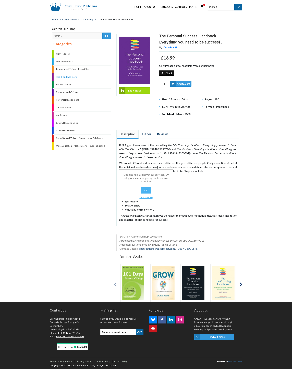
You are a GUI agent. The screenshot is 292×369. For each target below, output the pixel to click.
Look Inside (134, 90)
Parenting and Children (67, 92)
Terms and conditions (61, 361)
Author (146, 134)
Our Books (166, 6)
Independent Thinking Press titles (72, 69)
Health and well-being (66, 77)
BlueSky (153, 319)
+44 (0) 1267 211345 (69, 332)
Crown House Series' (66, 130)
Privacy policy (84, 361)
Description (128, 134)
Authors (181, 6)
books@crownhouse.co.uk (70, 336)
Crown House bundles (67, 123)
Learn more (146, 197)
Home (138, 6)
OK (146, 190)
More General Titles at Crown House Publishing (79, 138)
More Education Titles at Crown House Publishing (80, 145)
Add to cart (183, 83)
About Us (150, 6)
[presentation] (115, 284)
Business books (63, 84)
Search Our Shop (64, 29)
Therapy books (63, 107)
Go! (139, 332)
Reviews (162, 134)
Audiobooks (62, 115)
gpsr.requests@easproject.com (157, 248)
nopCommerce (235, 361)
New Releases (63, 53)
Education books (64, 61)
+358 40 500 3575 (187, 248)
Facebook (162, 319)
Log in (193, 6)
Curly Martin (170, 47)
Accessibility (120, 361)
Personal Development (67, 99)
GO (238, 7)
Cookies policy (102, 361)
